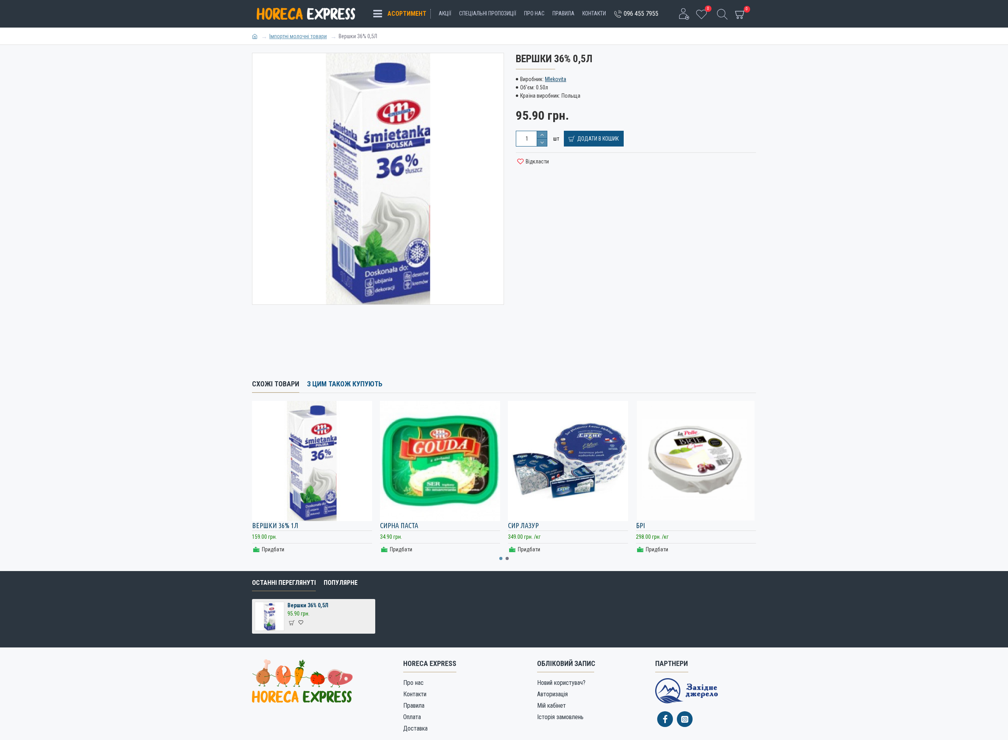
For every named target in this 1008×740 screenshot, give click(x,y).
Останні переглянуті (284, 582)
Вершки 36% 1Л (275, 525)
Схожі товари (275, 384)
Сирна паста (399, 525)
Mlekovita (555, 79)
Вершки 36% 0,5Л (307, 605)
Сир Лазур (523, 525)
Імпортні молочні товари (298, 36)
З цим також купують (344, 384)
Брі (640, 525)
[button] (500, 558)
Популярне (341, 582)
